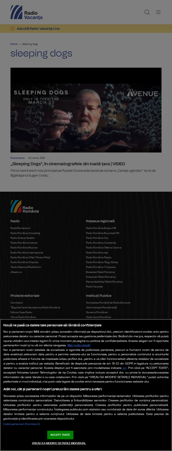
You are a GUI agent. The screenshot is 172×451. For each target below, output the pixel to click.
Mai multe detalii (79, 345)
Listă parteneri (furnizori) (21, 424)
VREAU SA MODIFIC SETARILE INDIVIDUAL (59, 443)
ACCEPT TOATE (60, 435)
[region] (86, 385)
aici (124, 368)
